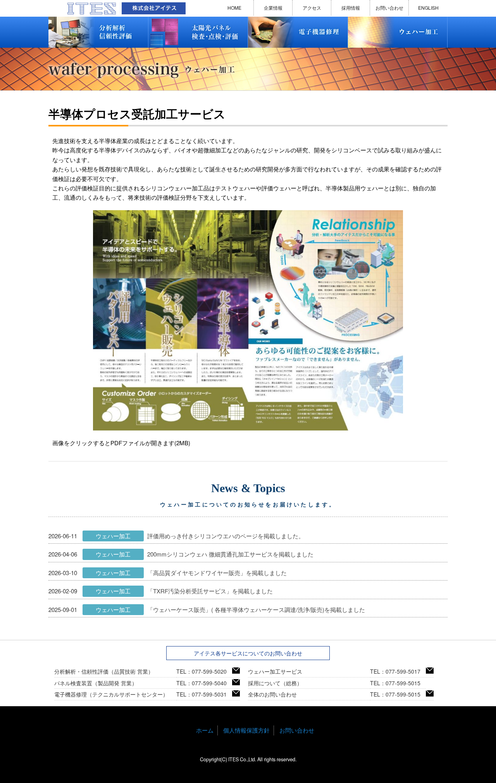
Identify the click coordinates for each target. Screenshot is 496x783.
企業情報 (273, 7)
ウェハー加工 (113, 536)
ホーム (205, 730)
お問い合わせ (389, 7)
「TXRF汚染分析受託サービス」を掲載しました (210, 591)
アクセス (312, 7)
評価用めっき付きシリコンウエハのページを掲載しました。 (225, 536)
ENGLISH (428, 7)
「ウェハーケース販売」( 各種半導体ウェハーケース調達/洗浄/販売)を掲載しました (256, 609)
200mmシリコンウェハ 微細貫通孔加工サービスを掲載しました (230, 554)
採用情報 (350, 7)
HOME (234, 7)
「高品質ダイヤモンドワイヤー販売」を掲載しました (217, 573)
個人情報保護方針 (246, 730)
